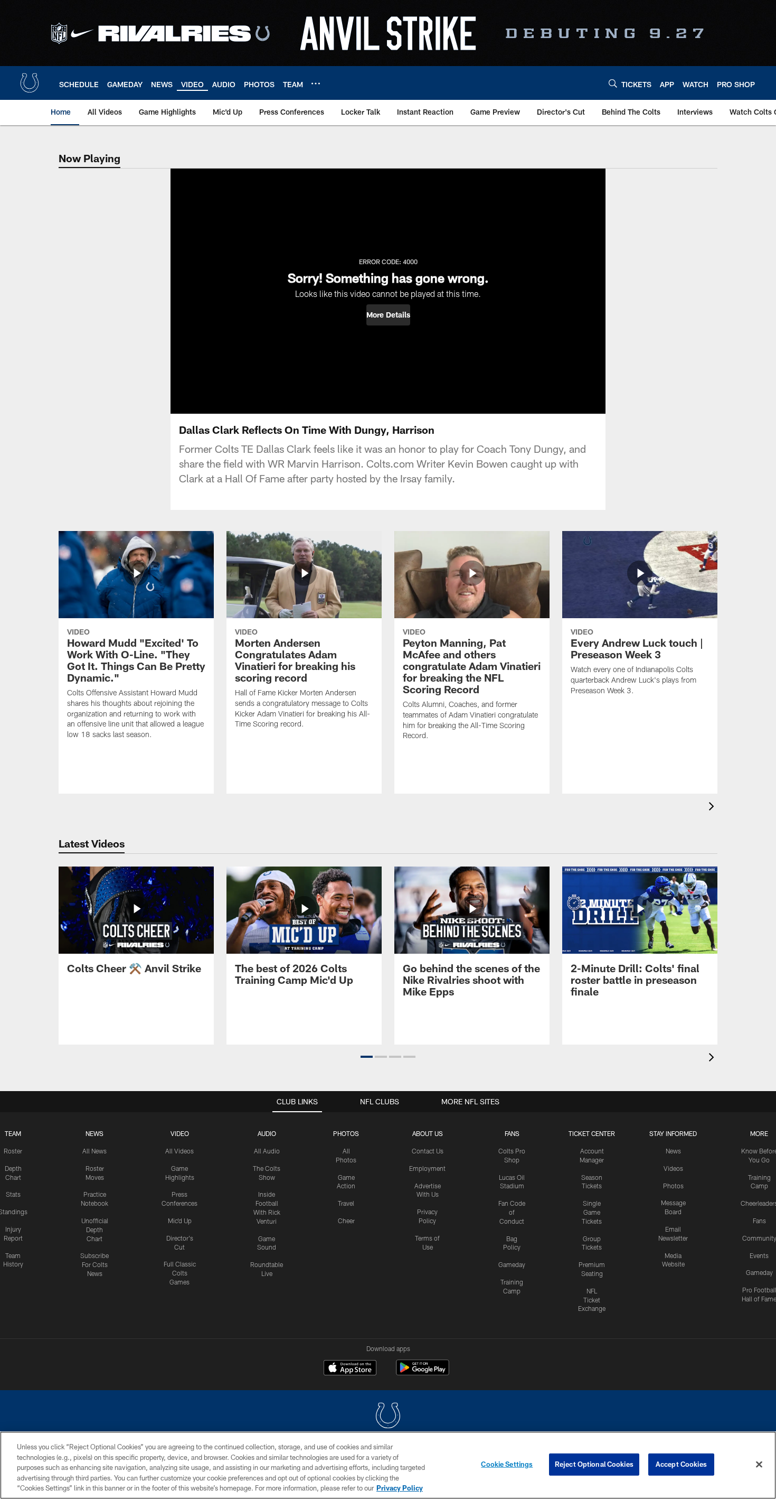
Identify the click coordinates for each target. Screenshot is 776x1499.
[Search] (613, 83)
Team (13, 1133)
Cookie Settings (507, 1464)
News (94, 1133)
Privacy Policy (399, 1488)
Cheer (346, 1220)
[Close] (759, 1464)
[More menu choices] (315, 83)
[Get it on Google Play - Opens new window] (422, 1373)
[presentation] (713, 807)
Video (180, 1133)
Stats (13, 1194)
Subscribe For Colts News (94, 1264)
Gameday (511, 1264)
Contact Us (427, 1150)
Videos (673, 1168)
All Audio (267, 1150)
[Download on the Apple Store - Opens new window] (350, 1369)
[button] (388, 314)
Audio (267, 1133)
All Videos (179, 1150)
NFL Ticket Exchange (591, 1299)
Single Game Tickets (592, 1212)
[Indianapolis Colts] (388, 1417)
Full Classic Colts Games (180, 1273)
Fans (759, 1220)
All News (94, 1150)
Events (759, 1255)
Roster (13, 1150)
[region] (388, 1465)
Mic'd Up (180, 1220)
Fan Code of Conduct (511, 1212)
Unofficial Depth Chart (94, 1229)
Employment (427, 1168)
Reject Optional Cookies (594, 1464)
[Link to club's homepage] (29, 83)
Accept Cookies (681, 1464)
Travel (346, 1203)
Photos (346, 1133)
